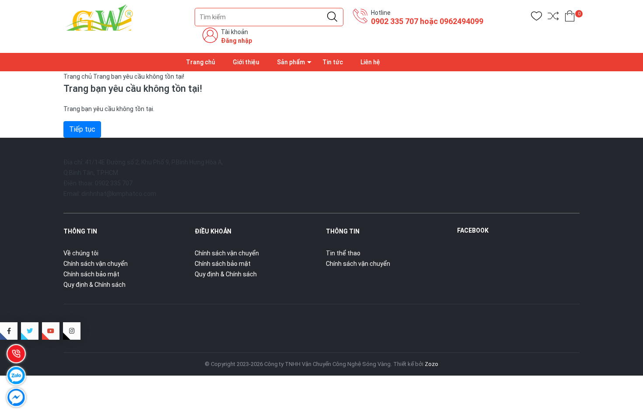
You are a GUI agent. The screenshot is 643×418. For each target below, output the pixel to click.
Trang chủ (200, 62)
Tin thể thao (343, 253)
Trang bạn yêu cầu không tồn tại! (138, 76)
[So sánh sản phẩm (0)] (553, 17)
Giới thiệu (246, 62)
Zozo (431, 364)
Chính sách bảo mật (91, 274)
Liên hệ (370, 62)
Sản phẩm (291, 62)
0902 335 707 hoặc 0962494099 (427, 21)
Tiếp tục (82, 129)
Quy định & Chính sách (94, 284)
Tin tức (332, 62)
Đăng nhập (236, 40)
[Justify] (332, 17)
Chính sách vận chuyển (95, 263)
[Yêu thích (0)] (536, 17)
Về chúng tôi (80, 253)
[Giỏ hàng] (569, 17)
